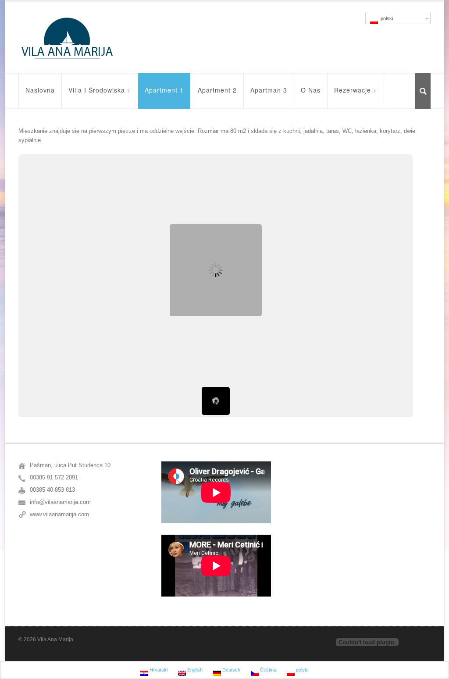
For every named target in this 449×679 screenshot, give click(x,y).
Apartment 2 (217, 90)
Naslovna (40, 90)
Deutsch (230, 669)
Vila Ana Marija (55, 639)
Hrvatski (157, 669)
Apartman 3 (268, 90)
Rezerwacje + (355, 90)
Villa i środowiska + (99, 90)
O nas (311, 90)
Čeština (267, 669)
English (194, 669)
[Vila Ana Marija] (67, 38)
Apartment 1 (164, 90)
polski (385, 18)
